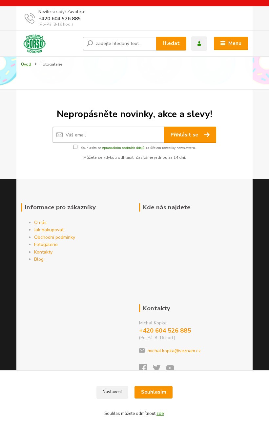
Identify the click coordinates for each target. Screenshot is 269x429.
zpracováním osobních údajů (123, 148)
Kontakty (43, 252)
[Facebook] (146, 370)
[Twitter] (160, 370)
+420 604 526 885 (59, 18)
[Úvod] (49, 43)
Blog (39, 259)
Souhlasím (153, 392)
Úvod (26, 64)
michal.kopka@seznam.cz (174, 351)
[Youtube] (173, 370)
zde (160, 414)
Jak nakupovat (49, 230)
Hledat (171, 43)
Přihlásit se (185, 135)
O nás (40, 222)
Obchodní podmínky (54, 237)
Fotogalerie (46, 244)
